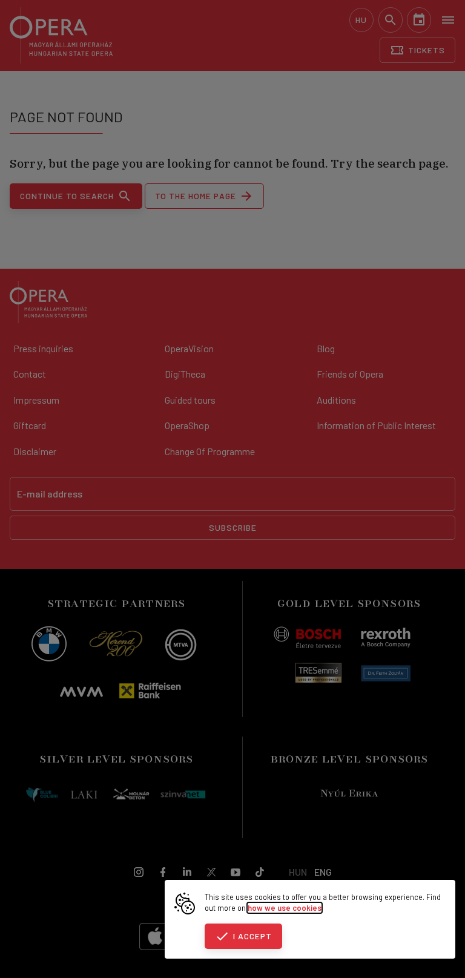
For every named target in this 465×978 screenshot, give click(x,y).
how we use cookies (285, 908)
